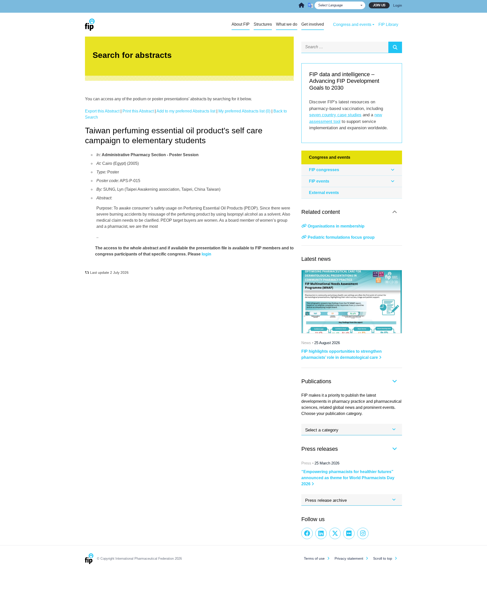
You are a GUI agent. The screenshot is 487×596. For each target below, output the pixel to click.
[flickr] (349, 533)
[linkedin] (321, 533)
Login (397, 5)
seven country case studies (335, 114)
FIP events (319, 181)
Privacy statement (349, 558)
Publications (316, 381)
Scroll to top (382, 558)
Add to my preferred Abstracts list (185, 111)
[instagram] (363, 533)
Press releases (319, 449)
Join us (379, 5)
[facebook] (307, 533)
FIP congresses (324, 170)
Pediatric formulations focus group (341, 237)
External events (324, 192)
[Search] (395, 47)
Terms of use (314, 558)
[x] (335, 533)
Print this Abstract (138, 111)
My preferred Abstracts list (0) (244, 111)
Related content (320, 212)
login (206, 254)
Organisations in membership (336, 226)
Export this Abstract (102, 111)
